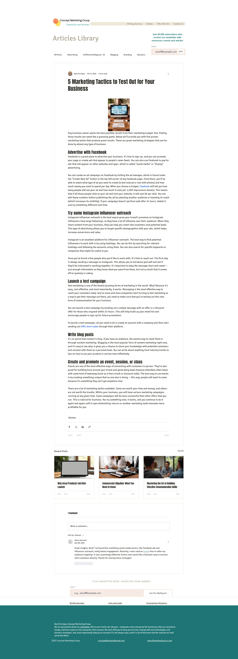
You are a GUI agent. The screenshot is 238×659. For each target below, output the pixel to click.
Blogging (114, 54)
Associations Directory (156, 603)
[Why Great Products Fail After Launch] (74, 467)
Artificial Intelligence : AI (94, 54)
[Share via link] (89, 427)
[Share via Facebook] (69, 427)
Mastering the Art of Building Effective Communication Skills (162, 485)
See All (181, 451)
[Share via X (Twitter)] (76, 427)
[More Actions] (168, 541)
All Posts (58, 54)
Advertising (72, 54)
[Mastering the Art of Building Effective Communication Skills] (163, 467)
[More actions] (168, 73)
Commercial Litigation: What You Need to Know (118, 485)
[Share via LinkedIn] (82, 427)
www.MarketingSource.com (159, 640)
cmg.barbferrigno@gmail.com (111, 640)
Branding (128, 54)
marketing (85, 627)
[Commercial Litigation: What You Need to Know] (119, 467)
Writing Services (77, 603)
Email (72, 587)
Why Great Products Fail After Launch (72, 485)
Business (141, 54)
